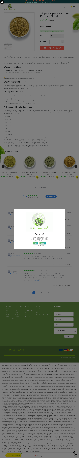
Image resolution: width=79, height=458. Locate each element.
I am (35, 243)
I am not (42, 243)
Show (2, 2)
